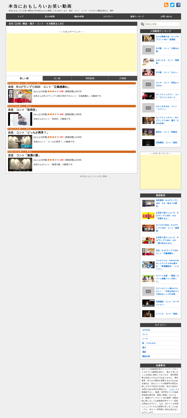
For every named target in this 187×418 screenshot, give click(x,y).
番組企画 (146, 356)
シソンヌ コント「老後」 (167, 313)
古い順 (57, 78)
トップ (21, 16)
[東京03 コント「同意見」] (148, 132)
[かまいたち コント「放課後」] (148, 62)
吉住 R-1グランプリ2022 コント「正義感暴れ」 (168, 252)
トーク (145, 338)
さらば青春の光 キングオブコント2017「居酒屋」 (167, 38)
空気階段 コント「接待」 (167, 142)
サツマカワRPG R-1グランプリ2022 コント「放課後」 (167, 228)
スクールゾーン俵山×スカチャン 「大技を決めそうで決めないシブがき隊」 (167, 291)
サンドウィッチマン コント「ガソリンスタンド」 (167, 96)
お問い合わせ (166, 16)
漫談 (144, 352)
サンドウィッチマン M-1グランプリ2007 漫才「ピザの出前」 (167, 120)
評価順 (123, 78)
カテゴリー (108, 16)
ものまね (146, 330)
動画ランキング (137, 16)
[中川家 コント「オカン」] (148, 72)
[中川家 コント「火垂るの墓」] (148, 50)
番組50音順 (79, 16)
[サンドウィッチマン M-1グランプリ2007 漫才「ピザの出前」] (148, 120)
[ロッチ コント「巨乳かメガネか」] (148, 84)
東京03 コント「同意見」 (167, 132)
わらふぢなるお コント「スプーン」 (166, 107)
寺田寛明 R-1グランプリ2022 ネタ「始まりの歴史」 (167, 203)
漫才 (144, 347)
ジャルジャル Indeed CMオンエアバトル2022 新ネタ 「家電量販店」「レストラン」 (167, 264)
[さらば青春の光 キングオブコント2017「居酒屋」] (148, 38)
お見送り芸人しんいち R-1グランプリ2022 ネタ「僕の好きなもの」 (167, 240)
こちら (172, 389)
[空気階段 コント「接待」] (148, 143)
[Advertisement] (71, 52)
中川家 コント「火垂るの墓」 (167, 49)
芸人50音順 (50, 16)
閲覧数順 (90, 78)
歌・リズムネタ (149, 343)
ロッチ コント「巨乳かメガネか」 (167, 84)
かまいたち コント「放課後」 (167, 61)
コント (145, 334)
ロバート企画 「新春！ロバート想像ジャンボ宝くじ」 (167, 278)
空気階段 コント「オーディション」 (167, 303)
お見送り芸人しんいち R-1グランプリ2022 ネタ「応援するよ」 (167, 215)
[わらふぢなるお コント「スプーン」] (148, 107)
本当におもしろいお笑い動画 (40, 6)
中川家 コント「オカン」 (167, 72)
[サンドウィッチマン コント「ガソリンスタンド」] (148, 96)
